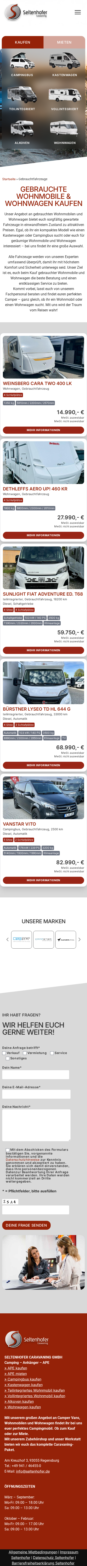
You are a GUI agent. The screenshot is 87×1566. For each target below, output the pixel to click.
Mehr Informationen (43, 430)
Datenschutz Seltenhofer (53, 1557)
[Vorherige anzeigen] (7, 939)
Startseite (9, 179)
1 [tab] (36, 956)
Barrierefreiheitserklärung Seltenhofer (43, 1563)
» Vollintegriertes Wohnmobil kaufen (34, 1396)
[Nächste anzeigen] (79, 939)
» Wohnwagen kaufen (22, 1407)
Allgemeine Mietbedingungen (33, 1552)
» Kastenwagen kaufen (23, 1385)
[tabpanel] (21, 940)
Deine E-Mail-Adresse (21, 1087)
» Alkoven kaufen (19, 1401)
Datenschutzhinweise (22, 1159)
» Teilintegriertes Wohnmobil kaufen (34, 1390)
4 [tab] (51, 956)
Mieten (64, 42)
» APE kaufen (15, 1368)
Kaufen (22, 42)
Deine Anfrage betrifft (21, 1047)
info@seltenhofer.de (33, 1471)
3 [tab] (46, 956)
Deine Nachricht (16, 1106)
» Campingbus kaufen (22, 1379)
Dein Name (12, 1067)
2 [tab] (41, 956)
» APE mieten (15, 1373)
